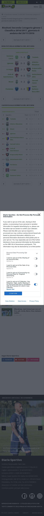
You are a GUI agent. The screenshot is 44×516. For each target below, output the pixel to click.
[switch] (35, 258)
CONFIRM (13, 293)
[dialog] (22, 258)
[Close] (40, 215)
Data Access (22, 301)
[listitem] (22, 253)
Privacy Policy (34, 301)
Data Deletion (10, 301)
